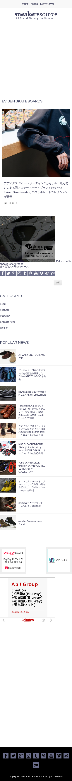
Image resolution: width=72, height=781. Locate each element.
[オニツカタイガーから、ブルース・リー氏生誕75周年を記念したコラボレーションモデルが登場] (8, 485)
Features (4, 309)
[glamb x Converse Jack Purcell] (8, 522)
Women (4, 327)
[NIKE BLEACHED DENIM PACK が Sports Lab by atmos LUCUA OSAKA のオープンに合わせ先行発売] (8, 448)
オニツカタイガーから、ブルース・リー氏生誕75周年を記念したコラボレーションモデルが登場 (31, 486)
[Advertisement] (36, 62)
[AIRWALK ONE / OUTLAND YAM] (8, 356)
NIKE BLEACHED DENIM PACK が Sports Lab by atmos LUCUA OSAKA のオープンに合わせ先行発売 (31, 449)
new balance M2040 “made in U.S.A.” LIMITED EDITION (32, 393)
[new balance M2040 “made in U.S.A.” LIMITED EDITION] (8, 393)
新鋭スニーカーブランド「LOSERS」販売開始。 (30, 504)
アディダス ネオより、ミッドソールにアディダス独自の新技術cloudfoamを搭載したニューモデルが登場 (32, 430)
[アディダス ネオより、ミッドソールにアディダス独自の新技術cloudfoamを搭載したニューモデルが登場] (8, 430)
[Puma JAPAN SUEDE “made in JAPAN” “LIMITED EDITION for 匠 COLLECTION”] (8, 467)
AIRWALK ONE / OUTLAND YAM (31, 356)
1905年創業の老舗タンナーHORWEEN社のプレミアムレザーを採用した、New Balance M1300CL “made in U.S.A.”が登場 (32, 412)
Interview (5, 315)
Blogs (34, 4)
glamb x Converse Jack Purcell (30, 523)
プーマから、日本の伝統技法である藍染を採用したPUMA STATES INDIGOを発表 (32, 375)
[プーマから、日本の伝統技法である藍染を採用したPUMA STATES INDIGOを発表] (8, 374)
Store (25, 4)
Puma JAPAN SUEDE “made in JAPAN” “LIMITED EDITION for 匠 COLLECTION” (31, 467)
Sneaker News (8, 321)
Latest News (47, 4)
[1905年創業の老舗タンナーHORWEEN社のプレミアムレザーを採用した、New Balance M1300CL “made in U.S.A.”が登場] (8, 411)
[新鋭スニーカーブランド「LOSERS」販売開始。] (8, 504)
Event (3, 303)
